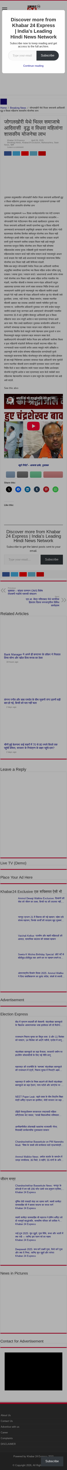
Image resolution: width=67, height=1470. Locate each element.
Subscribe (47, 55)
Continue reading (33, 65)
